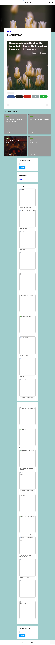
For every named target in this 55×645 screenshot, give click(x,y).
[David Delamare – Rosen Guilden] (15, 146)
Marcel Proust (10, 92)
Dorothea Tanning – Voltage (39, 119)
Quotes (9, 31)
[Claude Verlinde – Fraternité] (39, 146)
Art (7, 116)
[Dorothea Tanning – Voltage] (39, 124)
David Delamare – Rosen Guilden (14, 142)
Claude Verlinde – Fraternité (36, 142)
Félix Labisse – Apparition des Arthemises (14, 120)
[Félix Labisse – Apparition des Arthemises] (15, 124)
